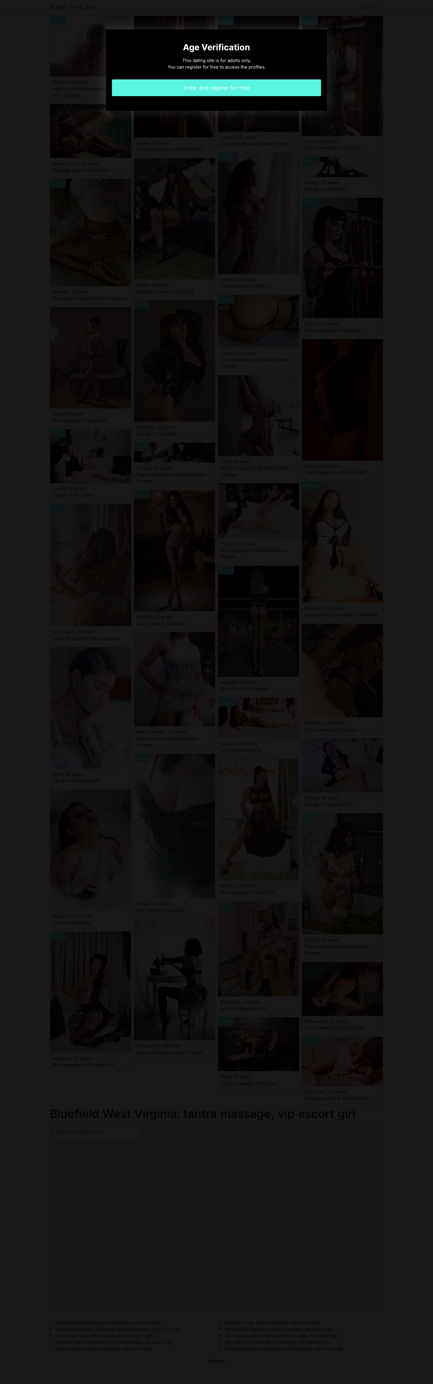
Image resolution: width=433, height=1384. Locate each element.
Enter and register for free (216, 88)
